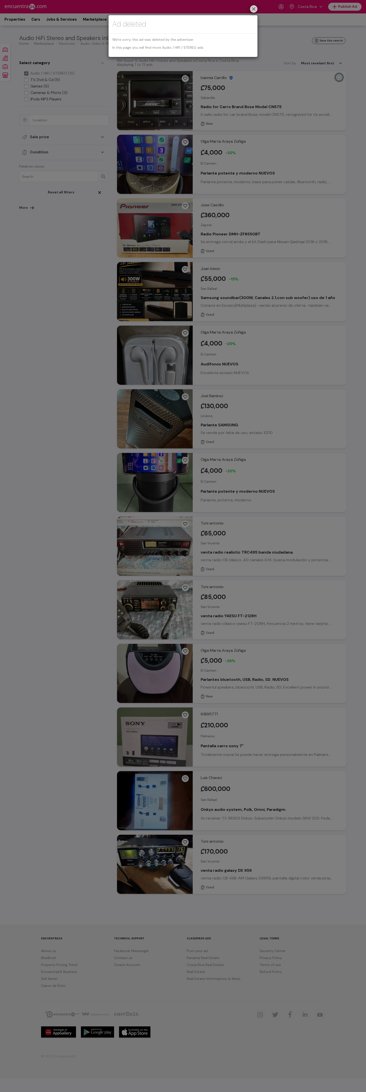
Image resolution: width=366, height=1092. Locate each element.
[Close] (253, 9)
